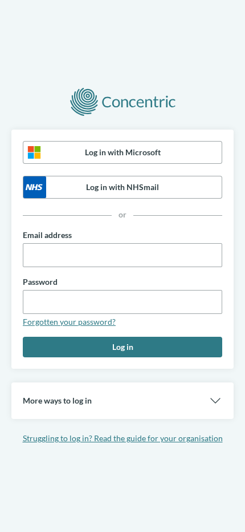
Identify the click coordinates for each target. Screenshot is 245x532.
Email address (47, 235)
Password (40, 282)
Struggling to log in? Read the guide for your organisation (123, 438)
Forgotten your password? (69, 322)
